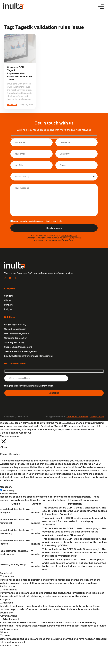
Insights (8, 309)
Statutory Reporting (14, 342)
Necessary (8, 490)
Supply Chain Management (18, 347)
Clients (7, 300)
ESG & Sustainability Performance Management (28, 356)
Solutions (8, 295)
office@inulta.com (69, 235)
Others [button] (4, 632)
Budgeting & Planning (15, 324)
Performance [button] (7, 586)
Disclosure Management (16, 333)
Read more (12, 104)
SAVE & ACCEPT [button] (9, 645)
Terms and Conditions (77, 416)
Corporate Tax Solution (15, 338)
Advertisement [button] (8, 615)
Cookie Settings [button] (9, 432)
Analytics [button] (5, 599)
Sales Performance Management (21, 351)
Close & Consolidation (15, 329)
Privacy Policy (67, 240)
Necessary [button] (6, 486)
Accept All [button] (25, 432)
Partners (8, 304)
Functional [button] (6, 573)
